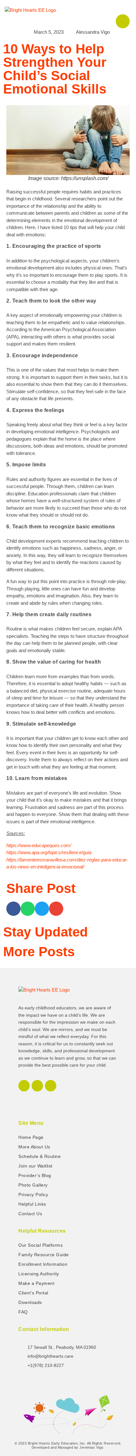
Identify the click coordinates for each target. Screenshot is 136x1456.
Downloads (30, 1302)
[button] (107, 13)
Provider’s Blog (34, 1175)
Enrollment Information (42, 1264)
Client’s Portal (33, 1292)
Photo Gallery (33, 1185)
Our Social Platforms (40, 1245)
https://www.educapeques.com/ (38, 845)
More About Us (34, 1146)
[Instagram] (37, 1085)
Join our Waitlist (35, 1165)
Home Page (31, 1137)
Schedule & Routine (39, 1156)
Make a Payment (36, 1283)
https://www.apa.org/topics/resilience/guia (48, 852)
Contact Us (30, 1213)
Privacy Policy (33, 1194)
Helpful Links (32, 1204)
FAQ (23, 1311)
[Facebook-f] (24, 1085)
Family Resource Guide (43, 1254)
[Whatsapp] (50, 1085)
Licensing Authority (38, 1273)
